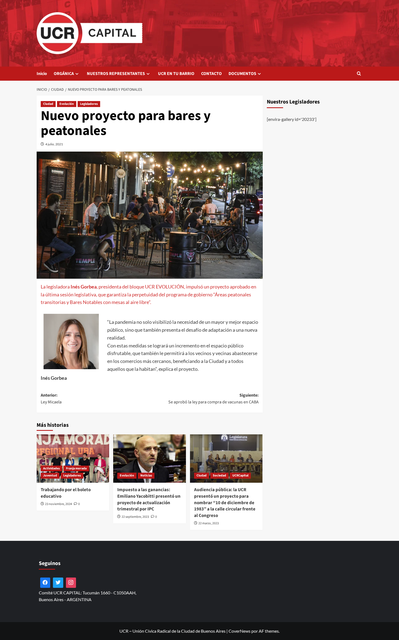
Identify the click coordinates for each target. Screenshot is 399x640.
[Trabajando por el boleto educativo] (73, 458)
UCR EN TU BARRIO (176, 74)
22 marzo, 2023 (208, 523)
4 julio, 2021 (54, 144)
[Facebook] (45, 582)
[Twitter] (58, 582)
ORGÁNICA (64, 74)
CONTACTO (211, 74)
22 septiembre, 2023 (135, 516)
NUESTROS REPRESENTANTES (116, 74)
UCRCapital (240, 475)
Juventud (50, 475)
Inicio (42, 74)
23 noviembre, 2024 (58, 504)
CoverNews (240, 630)
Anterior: (51, 398)
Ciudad (48, 104)
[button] (359, 73)
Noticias (146, 475)
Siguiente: (213, 398)
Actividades (51, 468)
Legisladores (89, 104)
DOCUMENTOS (242, 74)
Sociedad (219, 475)
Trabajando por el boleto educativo (66, 493)
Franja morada (76, 468)
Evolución (66, 104)
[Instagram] (71, 582)
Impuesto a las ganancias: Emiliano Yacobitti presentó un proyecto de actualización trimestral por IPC (148, 499)
